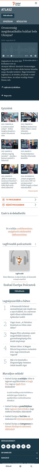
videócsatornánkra (24, 419)
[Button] (6, 96)
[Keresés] (31, 466)
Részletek (22, 22)
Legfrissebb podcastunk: (17, 244)
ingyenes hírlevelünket (19, 409)
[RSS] (18, 446)
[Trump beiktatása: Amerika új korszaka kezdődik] (29, 144)
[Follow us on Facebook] (8, 446)
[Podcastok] (20, 466)
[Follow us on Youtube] (3, 446)
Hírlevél (8, 466)
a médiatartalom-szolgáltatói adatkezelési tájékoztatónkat (20, 232)
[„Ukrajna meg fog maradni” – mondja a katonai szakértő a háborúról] (9, 144)
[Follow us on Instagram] (13, 446)
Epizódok (8, 22)
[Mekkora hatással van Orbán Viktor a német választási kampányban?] (29, 117)
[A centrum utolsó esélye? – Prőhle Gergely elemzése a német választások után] (9, 117)
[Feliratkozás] (28, 446)
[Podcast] (23, 446)
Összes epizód (33, 191)
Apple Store (20, 384)
